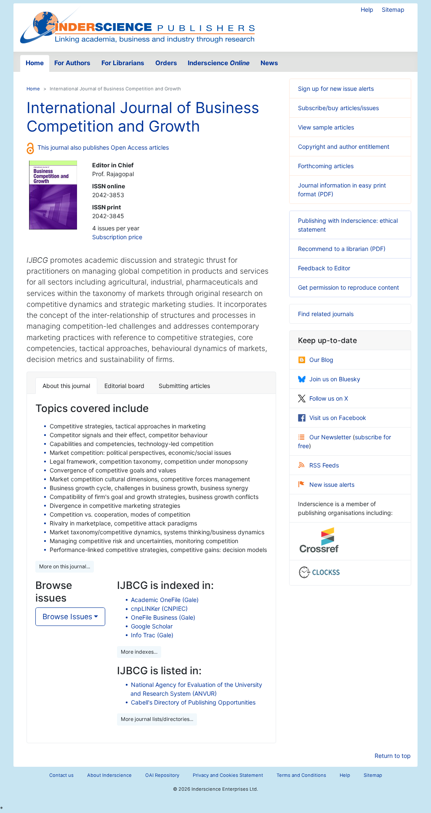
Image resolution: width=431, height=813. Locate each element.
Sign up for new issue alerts (336, 88)
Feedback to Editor (324, 268)
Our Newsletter (331, 437)
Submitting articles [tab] (184, 385)
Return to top (393, 755)
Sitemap (393, 9)
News (269, 63)
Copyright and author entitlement (343, 146)
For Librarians (122, 63)
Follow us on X (328, 398)
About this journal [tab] (66, 385)
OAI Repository (162, 775)
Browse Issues (67, 616)
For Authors (72, 63)
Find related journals (326, 313)
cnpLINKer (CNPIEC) (159, 608)
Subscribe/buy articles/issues (338, 107)
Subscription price (117, 236)
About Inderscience (109, 775)
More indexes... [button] (139, 652)
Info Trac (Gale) (152, 635)
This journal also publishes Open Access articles (103, 147)
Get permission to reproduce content (348, 287)
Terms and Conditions (301, 775)
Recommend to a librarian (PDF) (342, 248)
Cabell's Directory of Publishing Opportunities (193, 702)
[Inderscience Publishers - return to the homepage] (137, 24)
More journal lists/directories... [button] (157, 719)
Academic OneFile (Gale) (165, 599)
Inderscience (219, 63)
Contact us (61, 775)
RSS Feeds (324, 465)
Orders (166, 63)
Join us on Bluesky (334, 379)
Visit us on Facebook (337, 417)
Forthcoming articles (326, 165)
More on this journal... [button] (64, 566)
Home (35, 63)
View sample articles (326, 127)
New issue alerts (331, 484)
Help (367, 9)
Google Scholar (152, 626)
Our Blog (321, 359)
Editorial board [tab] (124, 385)
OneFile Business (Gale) (163, 617)
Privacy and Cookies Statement (228, 775)
